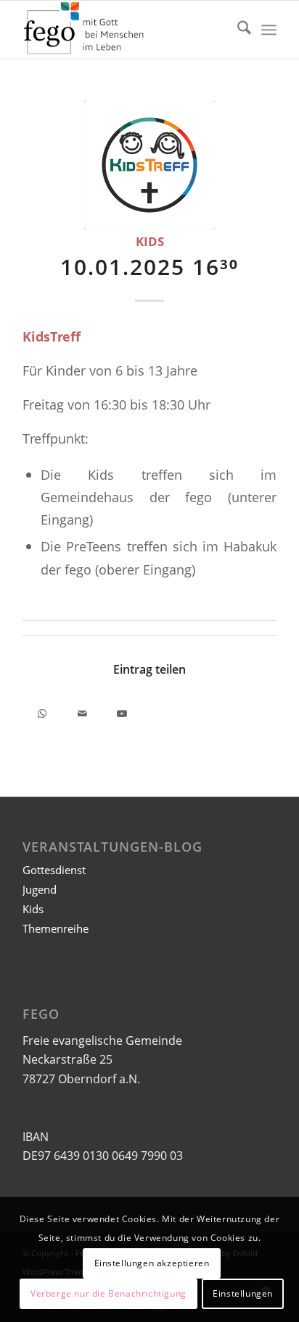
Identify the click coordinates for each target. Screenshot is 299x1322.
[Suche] (237, 30)
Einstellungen (243, 1293)
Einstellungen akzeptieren (152, 1263)
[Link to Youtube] (122, 711)
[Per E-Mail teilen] (82, 711)
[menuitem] (237, 30)
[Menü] (269, 29)
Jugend (39, 889)
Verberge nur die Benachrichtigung (108, 1293)
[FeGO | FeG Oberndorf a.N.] (124, 30)
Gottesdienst (54, 870)
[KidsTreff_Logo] (149, 165)
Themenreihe (55, 928)
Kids (150, 241)
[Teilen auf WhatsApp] (42, 711)
